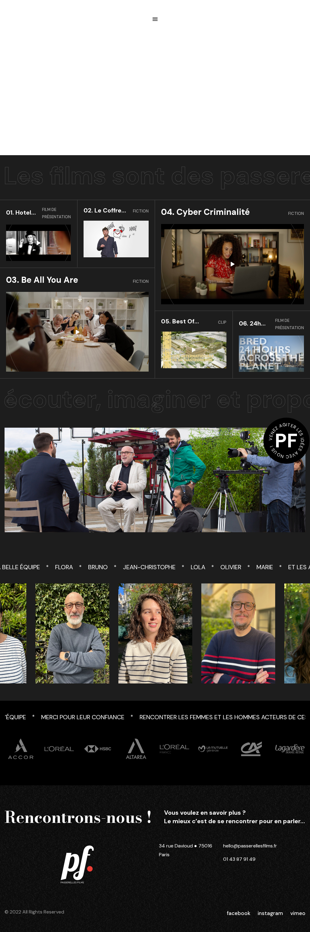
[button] (155, 19)
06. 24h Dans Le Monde (250, 323)
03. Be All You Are (42, 280)
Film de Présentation (56, 213)
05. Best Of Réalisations (178, 321)
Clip (222, 322)
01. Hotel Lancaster (21, 213)
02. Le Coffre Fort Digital (102, 210)
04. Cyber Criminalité (205, 212)
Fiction (141, 211)
